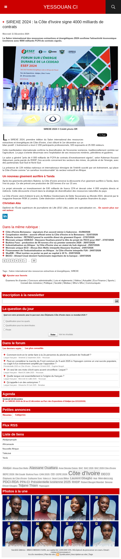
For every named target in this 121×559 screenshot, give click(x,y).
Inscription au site (79, 554)
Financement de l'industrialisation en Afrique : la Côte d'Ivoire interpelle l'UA (46, 250)
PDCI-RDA (11, 482)
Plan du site (50, 554)
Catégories (20, 415)
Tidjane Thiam (28, 485)
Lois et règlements (63, 280)
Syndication (64, 554)
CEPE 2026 (61, 474)
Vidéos (77, 280)
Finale (8, 330)
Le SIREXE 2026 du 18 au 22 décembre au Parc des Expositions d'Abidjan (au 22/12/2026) (46, 401)
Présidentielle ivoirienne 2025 (51, 482)
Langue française (10, 358)
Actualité (87, 280)
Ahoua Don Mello (20, 468)
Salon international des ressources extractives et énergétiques (39, 271)
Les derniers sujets (12, 348)
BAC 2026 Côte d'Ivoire (105, 468)
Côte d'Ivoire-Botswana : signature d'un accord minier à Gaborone (41, 232)
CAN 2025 (44, 474)
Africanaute (8, 444)
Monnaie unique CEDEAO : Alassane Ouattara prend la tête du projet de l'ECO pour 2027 (53, 240)
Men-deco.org (105, 478)
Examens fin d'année (16, 280)
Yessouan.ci (60, 7)
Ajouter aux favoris (17, 275)
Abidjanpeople (10, 439)
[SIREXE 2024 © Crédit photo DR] (60, 47)
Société (58, 283)
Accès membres (35, 554)
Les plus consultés (34, 348)
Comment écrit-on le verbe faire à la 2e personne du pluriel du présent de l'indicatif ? (49, 354)
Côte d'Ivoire (84, 473)
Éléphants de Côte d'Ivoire (15, 478)
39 (34, 260)
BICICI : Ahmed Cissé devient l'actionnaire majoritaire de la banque (41, 256)
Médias (67, 283)
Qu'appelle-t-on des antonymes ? (23, 382)
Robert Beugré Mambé (92, 482)
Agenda (9, 394)
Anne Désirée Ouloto (68, 468)
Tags (91, 554)
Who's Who (78, 283)
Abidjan (7, 468)
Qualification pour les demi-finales (20, 325)
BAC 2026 (88, 468)
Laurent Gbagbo (81, 478)
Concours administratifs (40, 280)
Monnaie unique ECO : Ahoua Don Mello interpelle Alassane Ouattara (42, 248)
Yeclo (5, 458)
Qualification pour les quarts (18, 321)
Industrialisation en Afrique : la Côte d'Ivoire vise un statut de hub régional (45, 245)
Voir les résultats (66, 334)
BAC (81, 468)
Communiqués (93, 283)
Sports (111, 280)
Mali (95, 478)
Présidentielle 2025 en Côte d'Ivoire (17, 366)
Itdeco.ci (47, 478)
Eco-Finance (99, 280)
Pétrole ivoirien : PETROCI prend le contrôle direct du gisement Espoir (43, 237)
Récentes (7, 415)
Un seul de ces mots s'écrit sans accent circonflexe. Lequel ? (37, 369)
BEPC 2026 (8, 474)
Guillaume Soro (35, 478)
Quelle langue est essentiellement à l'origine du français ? (35, 376)
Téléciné (7, 453)
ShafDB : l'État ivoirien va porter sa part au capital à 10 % (36, 253)
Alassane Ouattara (43, 468)
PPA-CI (25, 482)
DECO (105, 474)
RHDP (76, 482)
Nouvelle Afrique (11, 448)
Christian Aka (12, 203)
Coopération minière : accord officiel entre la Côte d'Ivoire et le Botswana (44, 234)
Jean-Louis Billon (60, 478)
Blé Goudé (20, 474)
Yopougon (44, 486)
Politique (48, 283)
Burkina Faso (32, 474)
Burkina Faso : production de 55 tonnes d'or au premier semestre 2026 (43, 242)
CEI (53, 474)
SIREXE (75, 271)
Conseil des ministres (31, 283)
